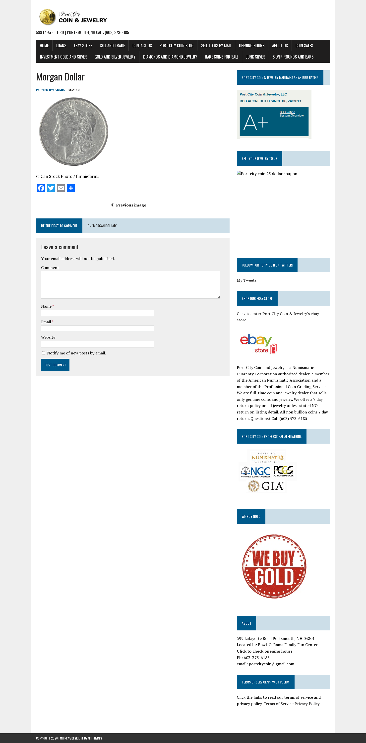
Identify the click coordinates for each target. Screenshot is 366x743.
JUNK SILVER (255, 57)
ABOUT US (280, 46)
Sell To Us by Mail (216, 46)
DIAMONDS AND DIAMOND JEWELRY (170, 57)
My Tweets (246, 280)
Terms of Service (278, 703)
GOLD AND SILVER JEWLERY (115, 57)
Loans (61, 46)
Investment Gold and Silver (63, 57)
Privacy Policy (307, 703)
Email (46, 322)
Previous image (131, 205)
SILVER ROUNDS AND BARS (293, 57)
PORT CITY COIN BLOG (176, 46)
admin (60, 90)
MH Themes (95, 738)
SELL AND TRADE (112, 46)
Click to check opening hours (265, 651)
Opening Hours (251, 46)
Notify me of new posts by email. (76, 353)
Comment (50, 267)
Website (48, 337)
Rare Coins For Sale (221, 57)
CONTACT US (142, 46)
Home (44, 46)
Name (46, 306)
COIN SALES (304, 46)
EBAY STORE (83, 46)
